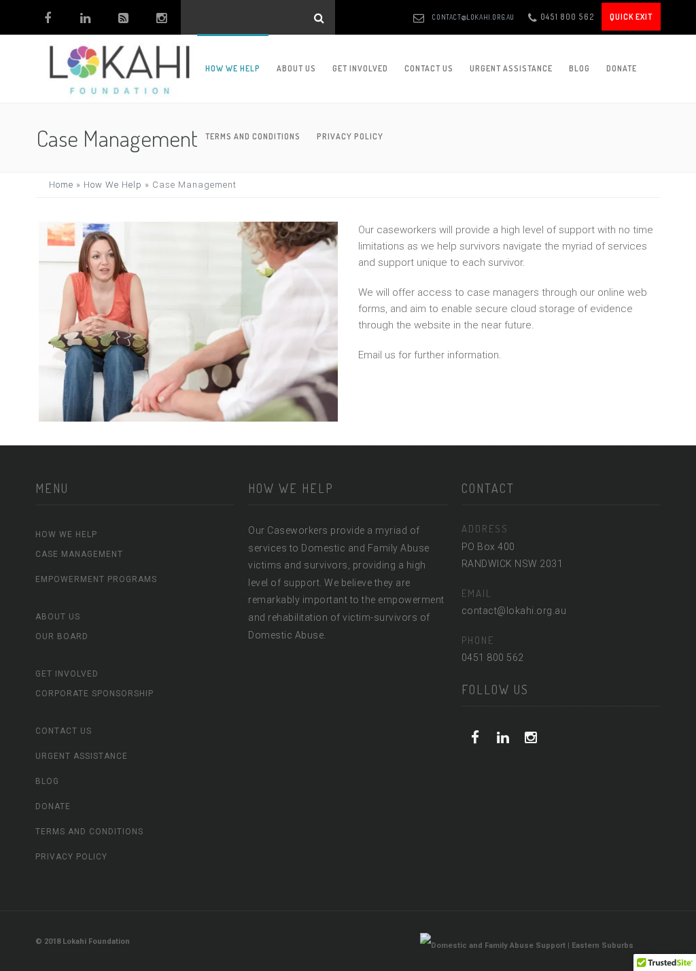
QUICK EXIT (631, 17)
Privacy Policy (71, 857)
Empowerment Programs (96, 579)
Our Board (61, 636)
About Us (296, 68)
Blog (579, 68)
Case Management (79, 554)
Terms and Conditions (89, 831)
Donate (621, 68)
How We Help (232, 68)
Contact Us (428, 68)
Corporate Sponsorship (94, 693)
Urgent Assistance (511, 68)
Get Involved (360, 68)
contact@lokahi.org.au (473, 17)
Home (61, 185)
